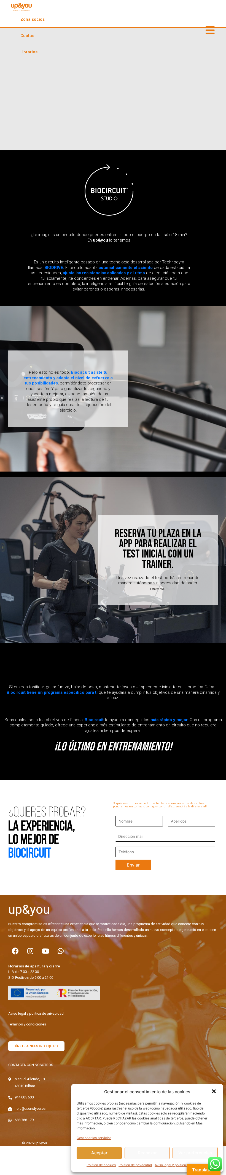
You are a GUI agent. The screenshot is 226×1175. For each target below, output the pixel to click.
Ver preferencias (195, 1152)
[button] (214, 1091)
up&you (29, 909)
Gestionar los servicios (94, 1138)
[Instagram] (30, 951)
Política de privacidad (135, 1165)
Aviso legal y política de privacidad (181, 1165)
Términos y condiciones (27, 1024)
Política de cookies (101, 1165)
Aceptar (99, 1152)
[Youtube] (45, 951)
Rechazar (147, 1152)
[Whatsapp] (61, 951)
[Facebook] (15, 951)
